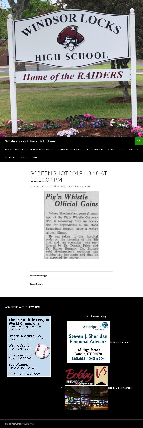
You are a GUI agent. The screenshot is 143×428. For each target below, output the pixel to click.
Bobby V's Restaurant (119, 387)
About (8, 157)
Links (34, 157)
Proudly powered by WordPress (19, 423)
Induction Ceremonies (41, 149)
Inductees (20, 149)
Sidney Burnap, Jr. (81, 186)
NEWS (8, 149)
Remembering (98, 316)
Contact (23, 157)
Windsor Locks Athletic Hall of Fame (30, 141)
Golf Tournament (94, 149)
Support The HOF (116, 149)
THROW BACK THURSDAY (69, 149)
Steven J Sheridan (119, 341)
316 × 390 (61, 186)
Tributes (133, 149)
